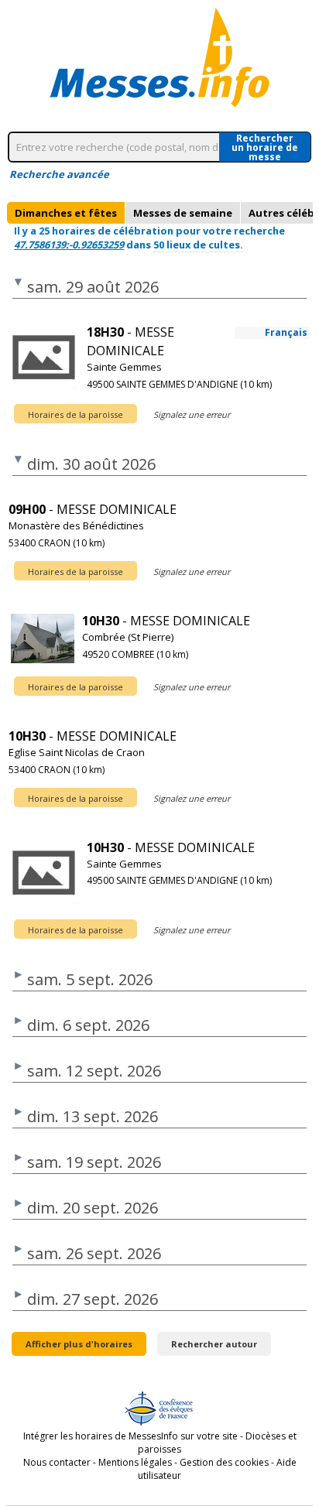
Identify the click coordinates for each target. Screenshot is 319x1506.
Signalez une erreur (191, 414)
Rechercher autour (214, 1344)
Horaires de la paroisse (75, 414)
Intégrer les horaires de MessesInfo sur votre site (130, 1436)
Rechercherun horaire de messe (265, 147)
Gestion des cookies (224, 1462)
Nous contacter (57, 1462)
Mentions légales (135, 1462)
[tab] (66, 213)
